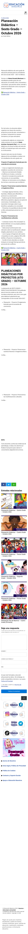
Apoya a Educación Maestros (12, 780)
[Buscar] (24, 698)
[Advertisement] (14, 53)
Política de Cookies (9, 771)
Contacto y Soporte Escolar (12, 775)
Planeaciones (5, 18)
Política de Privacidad (7, 681)
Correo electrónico (7, 659)
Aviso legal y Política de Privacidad (14, 766)
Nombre (3, 651)
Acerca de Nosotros (9, 761)
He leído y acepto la (11, 685)
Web (2, 666)
